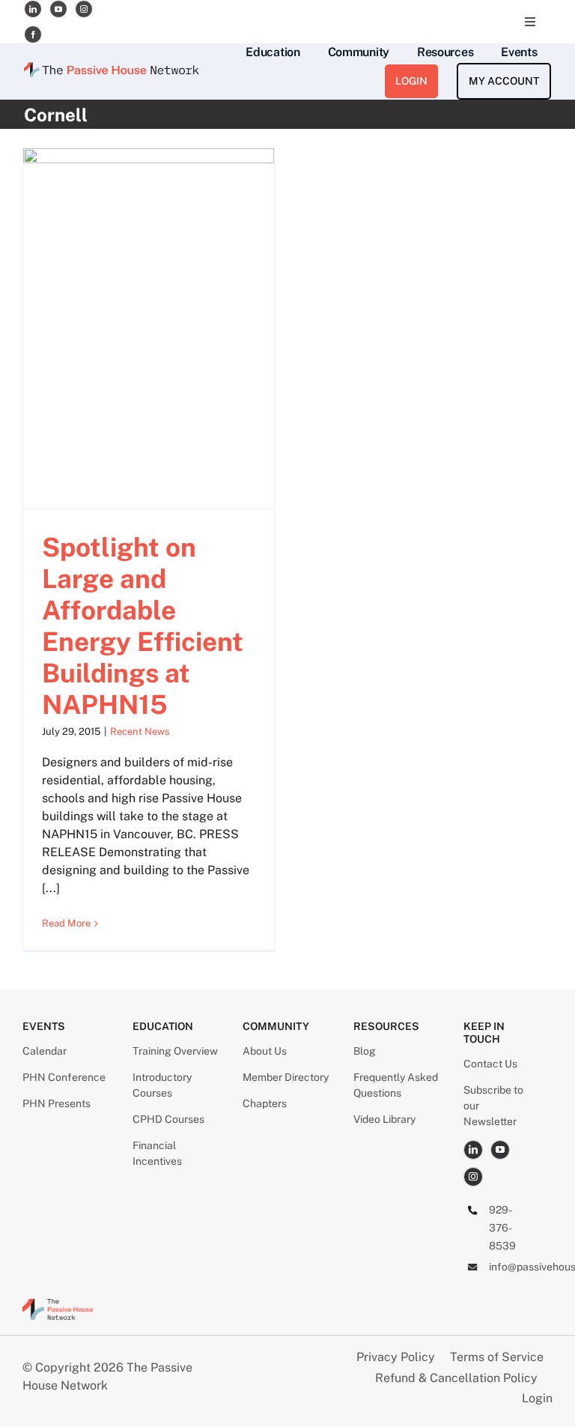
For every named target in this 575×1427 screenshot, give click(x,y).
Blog (364, 1051)
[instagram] (84, 9)
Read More (66, 923)
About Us (265, 1051)
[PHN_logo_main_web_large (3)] (57, 1304)
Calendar (44, 1051)
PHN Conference (64, 1077)
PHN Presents (56, 1103)
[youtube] (58, 9)
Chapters (265, 1103)
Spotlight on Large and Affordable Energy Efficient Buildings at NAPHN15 (142, 626)
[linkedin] (33, 9)
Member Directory (286, 1077)
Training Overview (175, 1051)
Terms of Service (497, 1357)
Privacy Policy (397, 1357)
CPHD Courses (168, 1119)
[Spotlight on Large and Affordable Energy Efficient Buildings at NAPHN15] (148, 328)
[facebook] (33, 34)
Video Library (384, 1119)
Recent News (140, 731)
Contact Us (490, 1064)
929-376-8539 (502, 1228)
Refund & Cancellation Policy (456, 1378)
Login (537, 1398)
